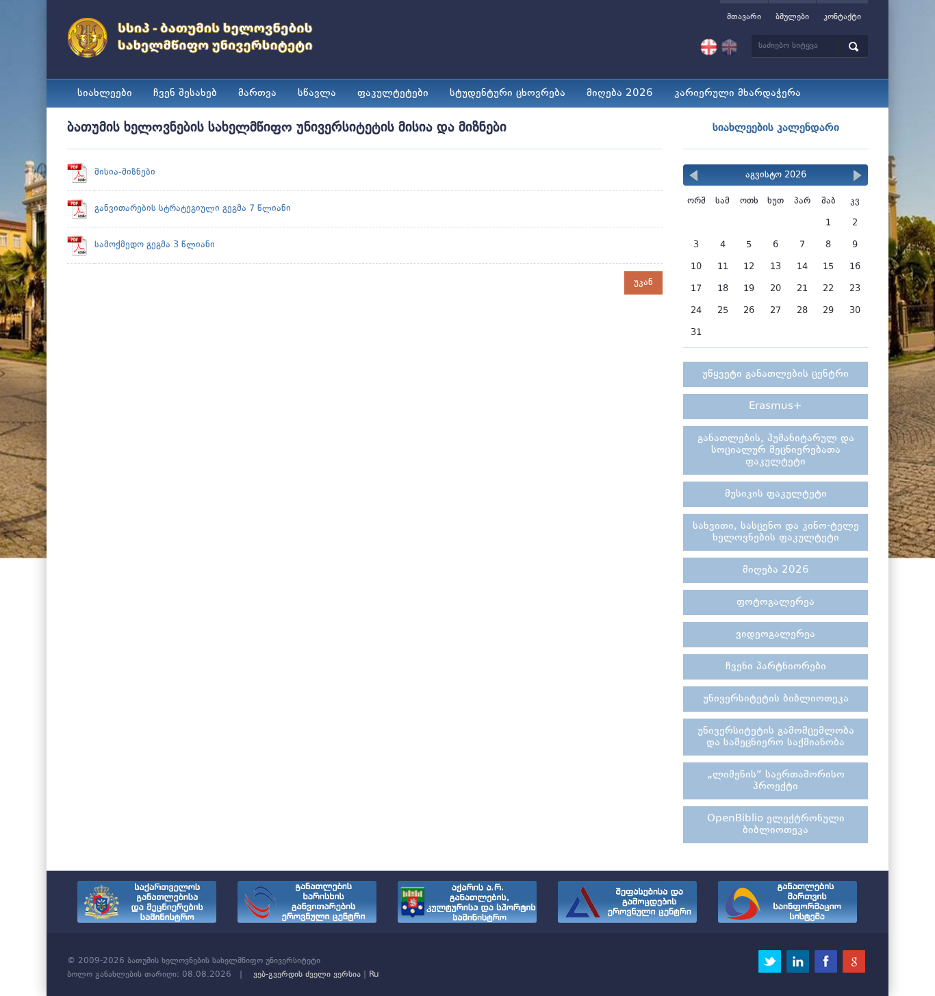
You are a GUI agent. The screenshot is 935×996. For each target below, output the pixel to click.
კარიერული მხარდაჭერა (737, 93)
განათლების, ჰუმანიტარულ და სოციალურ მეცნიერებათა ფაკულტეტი (775, 450)
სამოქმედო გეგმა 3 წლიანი (154, 244)
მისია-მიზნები (124, 172)
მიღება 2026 (620, 93)
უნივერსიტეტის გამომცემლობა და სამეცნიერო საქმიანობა (775, 737)
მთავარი (744, 17)
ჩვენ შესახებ (185, 93)
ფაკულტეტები (392, 93)
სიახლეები (104, 93)
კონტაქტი (842, 17)
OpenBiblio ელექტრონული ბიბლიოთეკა (776, 825)
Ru (374, 975)
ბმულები (792, 17)
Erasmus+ (775, 406)
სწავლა (317, 93)
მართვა (257, 93)
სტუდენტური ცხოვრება (507, 93)
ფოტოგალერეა (776, 602)
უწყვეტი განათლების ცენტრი (775, 374)
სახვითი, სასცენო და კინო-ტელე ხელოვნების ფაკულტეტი (776, 532)
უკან (643, 282)
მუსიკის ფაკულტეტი (776, 494)
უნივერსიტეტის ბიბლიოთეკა (776, 699)
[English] (729, 47)
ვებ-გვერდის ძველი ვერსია (307, 975)
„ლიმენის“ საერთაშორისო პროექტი (776, 781)
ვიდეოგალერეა (775, 635)
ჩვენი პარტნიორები (776, 667)
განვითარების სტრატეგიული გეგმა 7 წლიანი (192, 208)
